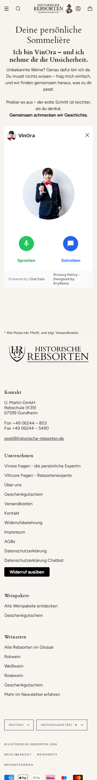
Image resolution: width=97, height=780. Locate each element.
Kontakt (11, 513)
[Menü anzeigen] (8, 9)
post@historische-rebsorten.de (34, 438)
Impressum (14, 532)
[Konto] (78, 8)
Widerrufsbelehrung (23, 522)
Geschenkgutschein (23, 494)
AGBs (9, 541)
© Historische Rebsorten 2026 (30, 744)
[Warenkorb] (90, 8)
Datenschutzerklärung (25, 550)
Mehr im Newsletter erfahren (32, 694)
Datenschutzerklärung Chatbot (34, 560)
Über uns (12, 484)
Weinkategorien (18, 765)
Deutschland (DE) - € (59, 725)
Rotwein (12, 656)
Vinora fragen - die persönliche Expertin (42, 465)
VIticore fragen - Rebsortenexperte (38, 475)
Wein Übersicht (18, 754)
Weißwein (13, 666)
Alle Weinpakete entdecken (31, 605)
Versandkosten (18, 503)
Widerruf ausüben (27, 571)
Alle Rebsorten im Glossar (29, 647)
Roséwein (13, 675)
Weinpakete (47, 754)
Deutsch (17, 725)
